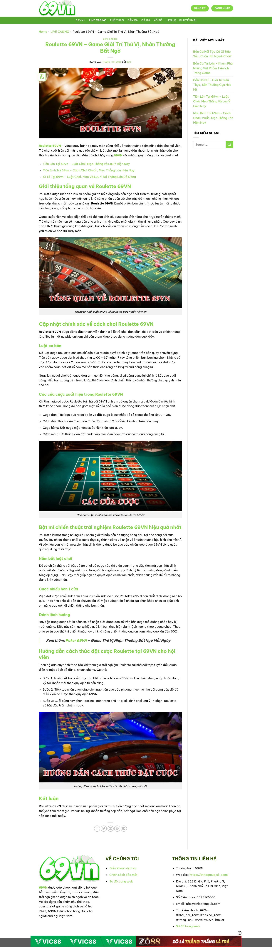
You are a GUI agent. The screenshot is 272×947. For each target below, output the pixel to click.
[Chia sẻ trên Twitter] (104, 829)
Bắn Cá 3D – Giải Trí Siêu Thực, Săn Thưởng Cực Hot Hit (212, 84)
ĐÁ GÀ (145, 20)
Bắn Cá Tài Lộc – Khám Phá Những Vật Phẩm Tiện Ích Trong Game (213, 68)
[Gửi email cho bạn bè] (111, 829)
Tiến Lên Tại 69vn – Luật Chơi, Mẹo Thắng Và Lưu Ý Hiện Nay (86, 164)
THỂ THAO (117, 20)
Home (43, 31)
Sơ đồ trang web (121, 881)
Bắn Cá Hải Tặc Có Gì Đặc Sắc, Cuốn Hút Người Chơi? (212, 54)
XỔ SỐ (158, 20)
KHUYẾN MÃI (187, 20)
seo (129, 62)
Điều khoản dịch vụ (122, 868)
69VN (79, 20)
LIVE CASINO (97, 20)
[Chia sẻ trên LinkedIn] (124, 829)
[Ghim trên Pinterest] (117, 829)
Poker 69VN (76, 640)
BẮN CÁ (132, 20)
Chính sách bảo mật (123, 875)
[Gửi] (229, 144)
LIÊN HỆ (171, 20)
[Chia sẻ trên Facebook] (97, 829)
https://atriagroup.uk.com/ (208, 875)
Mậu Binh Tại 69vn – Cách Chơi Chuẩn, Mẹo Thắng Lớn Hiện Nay (88, 170)
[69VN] (57, 8)
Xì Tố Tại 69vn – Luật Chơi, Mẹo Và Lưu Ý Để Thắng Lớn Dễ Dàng (89, 177)
